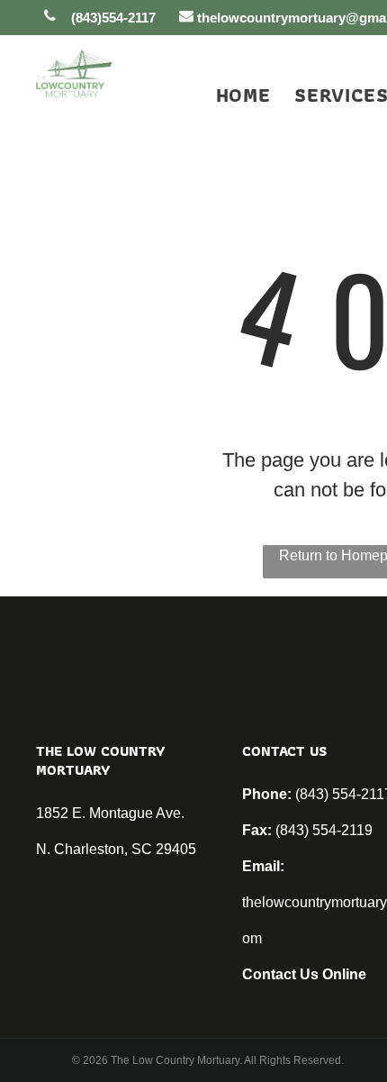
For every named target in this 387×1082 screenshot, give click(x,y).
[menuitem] (231, 95)
